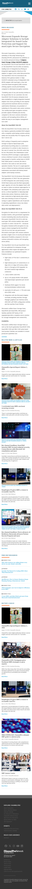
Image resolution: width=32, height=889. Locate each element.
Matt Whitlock (13, 453)
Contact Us (7, 859)
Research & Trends (21, 441)
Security (21, 364)
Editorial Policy (8, 869)
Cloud (27, 361)
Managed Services (20, 362)
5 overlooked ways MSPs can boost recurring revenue (13, 407)
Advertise (6, 838)
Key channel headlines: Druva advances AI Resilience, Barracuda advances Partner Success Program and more (16, 534)
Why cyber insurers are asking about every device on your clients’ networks (14, 563)
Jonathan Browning (14, 410)
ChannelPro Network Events (11, 828)
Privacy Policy (7, 865)
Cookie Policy (7, 867)
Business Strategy (20, 361)
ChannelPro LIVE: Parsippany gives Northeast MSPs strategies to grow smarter (14, 662)
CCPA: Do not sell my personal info (13, 871)
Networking (5, 364)
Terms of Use (7, 863)
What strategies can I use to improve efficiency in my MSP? (16, 588)
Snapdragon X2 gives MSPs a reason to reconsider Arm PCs (15, 491)
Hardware (4, 336)
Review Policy (7, 861)
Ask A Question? (8, 821)
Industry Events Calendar (10, 830)
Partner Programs (13, 364)
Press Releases (8, 27)
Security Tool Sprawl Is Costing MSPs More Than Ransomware (15, 571)
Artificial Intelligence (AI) (9, 361)
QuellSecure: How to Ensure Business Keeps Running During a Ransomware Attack (15, 580)
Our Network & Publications (11, 814)
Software (25, 364)
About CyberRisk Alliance (10, 810)
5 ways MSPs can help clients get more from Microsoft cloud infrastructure (15, 596)
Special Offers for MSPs (10, 819)
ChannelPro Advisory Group (11, 816)
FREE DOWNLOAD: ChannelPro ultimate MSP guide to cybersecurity (15, 736)
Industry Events (11, 362)
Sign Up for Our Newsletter (11, 817)
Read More (5, 378)
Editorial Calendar (8, 812)
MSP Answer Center (8, 773)
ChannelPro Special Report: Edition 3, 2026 (14, 368)
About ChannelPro (8, 808)
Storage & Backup (20, 529)
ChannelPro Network (15, 371)
